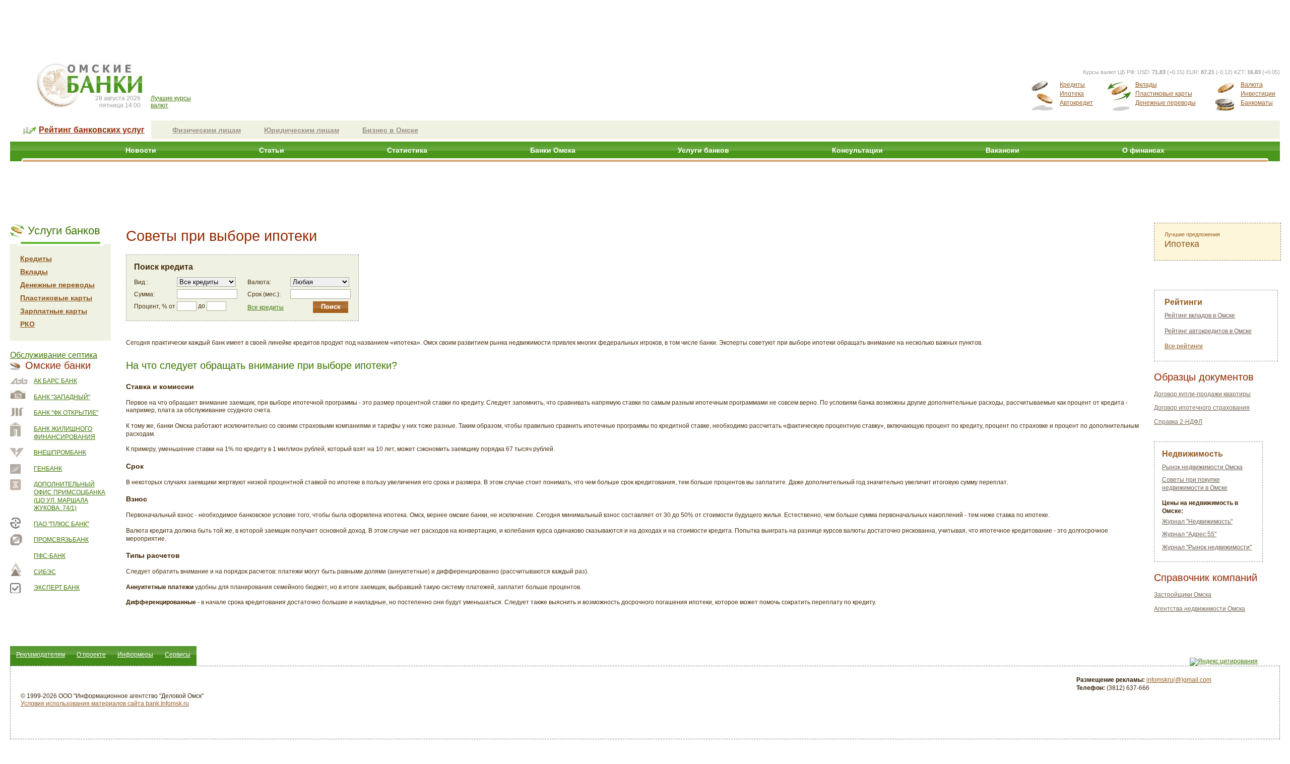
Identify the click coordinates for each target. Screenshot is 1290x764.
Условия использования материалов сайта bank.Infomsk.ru (105, 703)
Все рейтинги (1184, 346)
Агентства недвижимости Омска (1199, 608)
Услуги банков (703, 150)
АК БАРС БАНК (55, 381)
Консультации (857, 150)
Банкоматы (1257, 102)
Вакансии (1002, 150)
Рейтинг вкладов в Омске (1200, 315)
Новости (140, 150)
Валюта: (259, 282)
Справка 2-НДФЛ (1178, 421)
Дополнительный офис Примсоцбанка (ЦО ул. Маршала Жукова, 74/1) (69, 496)
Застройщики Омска (1182, 594)
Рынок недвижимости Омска (1202, 467)
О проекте (91, 654)
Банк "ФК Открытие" (66, 412)
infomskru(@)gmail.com (1178, 679)
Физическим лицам (206, 130)
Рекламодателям (40, 654)
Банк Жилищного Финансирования (64, 432)
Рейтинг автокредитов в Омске (1208, 331)
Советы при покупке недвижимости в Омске (1195, 483)
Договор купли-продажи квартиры (1202, 394)
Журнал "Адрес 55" (1189, 534)
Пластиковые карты (1163, 93)
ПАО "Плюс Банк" (61, 524)
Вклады (1146, 84)
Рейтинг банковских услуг (92, 129)
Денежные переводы (1165, 102)
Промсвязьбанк (61, 539)
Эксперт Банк (57, 587)
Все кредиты (265, 307)
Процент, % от (154, 306)
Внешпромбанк (60, 452)
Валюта (1252, 84)
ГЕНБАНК (48, 468)
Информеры (135, 654)
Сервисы (177, 654)
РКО (27, 324)
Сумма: (144, 294)
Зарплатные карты (53, 311)
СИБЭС (45, 572)
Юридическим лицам (301, 130)
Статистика (407, 150)
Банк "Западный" (62, 397)
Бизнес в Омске (390, 130)
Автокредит (1076, 102)
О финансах (1143, 150)
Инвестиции (1258, 93)
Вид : (141, 282)
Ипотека (1072, 93)
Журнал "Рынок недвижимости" (1207, 547)
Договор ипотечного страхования (1202, 407)
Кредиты (1072, 84)
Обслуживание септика (53, 355)
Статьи (271, 150)
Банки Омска (552, 150)
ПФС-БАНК (50, 555)
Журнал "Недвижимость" (1197, 521)
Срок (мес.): (264, 294)
